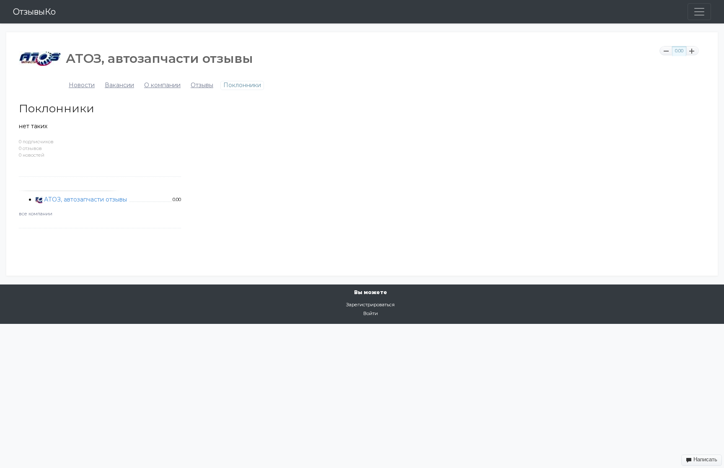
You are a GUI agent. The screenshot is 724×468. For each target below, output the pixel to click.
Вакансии (119, 85)
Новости (82, 85)
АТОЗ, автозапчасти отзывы (85, 199)
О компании (162, 85)
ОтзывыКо (34, 12)
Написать (704, 459)
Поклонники (242, 85)
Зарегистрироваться (370, 305)
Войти (370, 313)
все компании (35, 214)
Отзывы (202, 85)
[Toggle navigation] (699, 11)
